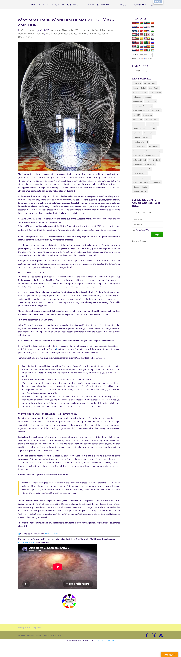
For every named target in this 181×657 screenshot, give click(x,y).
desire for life (138, 124)
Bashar (135, 88)
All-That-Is (137, 83)
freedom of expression (142, 137)
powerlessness (150, 164)
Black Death (153, 88)
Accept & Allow (59, 30)
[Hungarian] (134, 34)
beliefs (143, 88)
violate (136, 187)
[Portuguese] (141, 42)
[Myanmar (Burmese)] (148, 38)
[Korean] (152, 34)
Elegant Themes (34, 635)
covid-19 (136, 115)
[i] (56, 349)
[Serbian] (134, 46)
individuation (147, 151)
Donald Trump (152, 124)
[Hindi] (152, 30)
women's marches (140, 191)
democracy (137, 119)
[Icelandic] (137, 34)
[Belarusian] (141, 22)
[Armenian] (137, 22)
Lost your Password (139, 241)
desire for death (151, 119)
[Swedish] (152, 46)
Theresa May (156, 182)
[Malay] (145, 38)
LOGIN (158, 1)
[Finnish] (134, 30)
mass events (138, 155)
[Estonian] (152, 26)
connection (137, 101)
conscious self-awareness (142, 106)
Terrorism (82, 33)
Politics (48, 33)
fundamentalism (139, 146)
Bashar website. (51, 533)
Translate (149, 58)
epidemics (137, 133)
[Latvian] (134, 38)
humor (136, 151)
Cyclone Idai (147, 115)
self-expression (139, 169)
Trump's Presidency (98, 33)
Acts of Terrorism (77, 30)
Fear (104, 30)
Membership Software (104, 640)
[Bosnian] (145, 22)
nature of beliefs (139, 160)
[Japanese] (148, 34)
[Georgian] (141, 30)
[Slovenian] (145, 46)
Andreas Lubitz (150, 83)
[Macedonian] (141, 38)
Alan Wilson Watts (26, 542)
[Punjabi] (145, 42)
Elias (154, 128)
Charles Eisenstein (140, 92)
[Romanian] (148, 42)
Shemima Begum (140, 173)
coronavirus (156, 110)
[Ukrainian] (141, 50)
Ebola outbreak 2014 (141, 128)
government (154, 146)
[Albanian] (134, 22)
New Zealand (154, 160)
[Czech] (137, 26)
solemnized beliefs (140, 182)
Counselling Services (66, 5)
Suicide (72, 33)
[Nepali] (152, 38)
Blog (42, 5)
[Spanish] (148, 46)
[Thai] (134, 50)
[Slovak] (141, 46)
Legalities (37, 627)
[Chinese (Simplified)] (152, 22)
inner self (158, 151)
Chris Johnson (28, 30)
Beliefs (90, 30)
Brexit (98, 30)
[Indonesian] (141, 34)
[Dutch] (145, 26)
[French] (137, 30)
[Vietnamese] (145, 50)
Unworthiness (25, 36)
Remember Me (142, 230)
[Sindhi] (137, 46)
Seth (149, 169)
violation (145, 187)
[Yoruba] (148, 50)
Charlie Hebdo (155, 92)
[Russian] (152, 42)
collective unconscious (142, 97)
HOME (31, 5)
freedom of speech (140, 142)
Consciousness (150, 101)
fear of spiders (149, 133)
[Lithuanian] (137, 38)
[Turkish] (137, 50)
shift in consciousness (141, 178)
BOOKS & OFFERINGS (100, 5)
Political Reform (36, 33)
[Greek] (148, 30)
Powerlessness (61, 33)
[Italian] (145, 34)
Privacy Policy (24, 627)
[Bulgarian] (148, 22)
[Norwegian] (134, 42)
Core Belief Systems (141, 110)
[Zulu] (152, 50)
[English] (148, 26)
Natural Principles (152, 155)
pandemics (137, 164)
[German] (145, 30)
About (123, 5)
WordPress (56, 635)
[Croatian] (134, 26)
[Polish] (137, 42)
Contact (140, 5)
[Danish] (141, 26)
